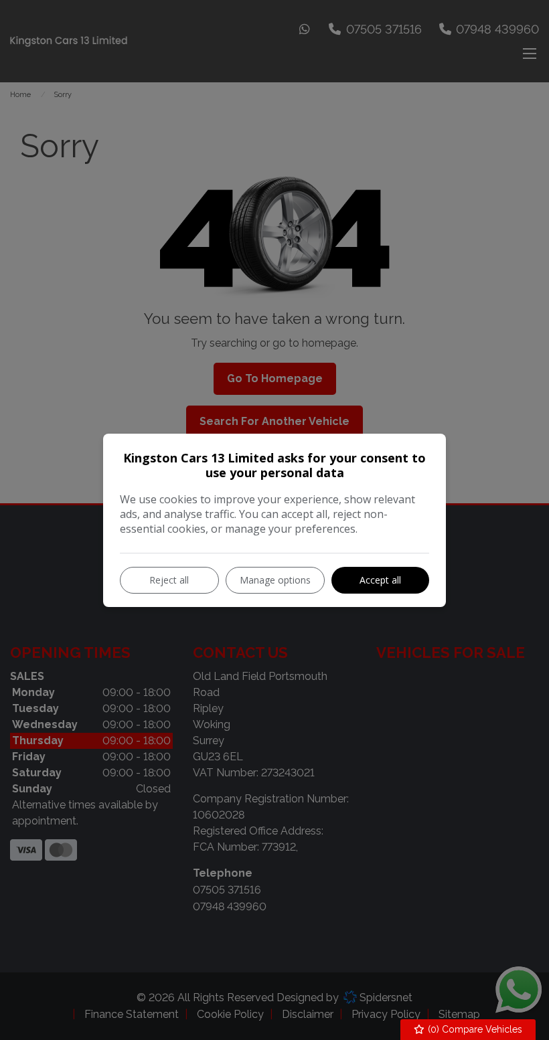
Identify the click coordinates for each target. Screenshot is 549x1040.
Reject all (169, 580)
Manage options (275, 580)
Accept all (380, 580)
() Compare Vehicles (473, 1029)
